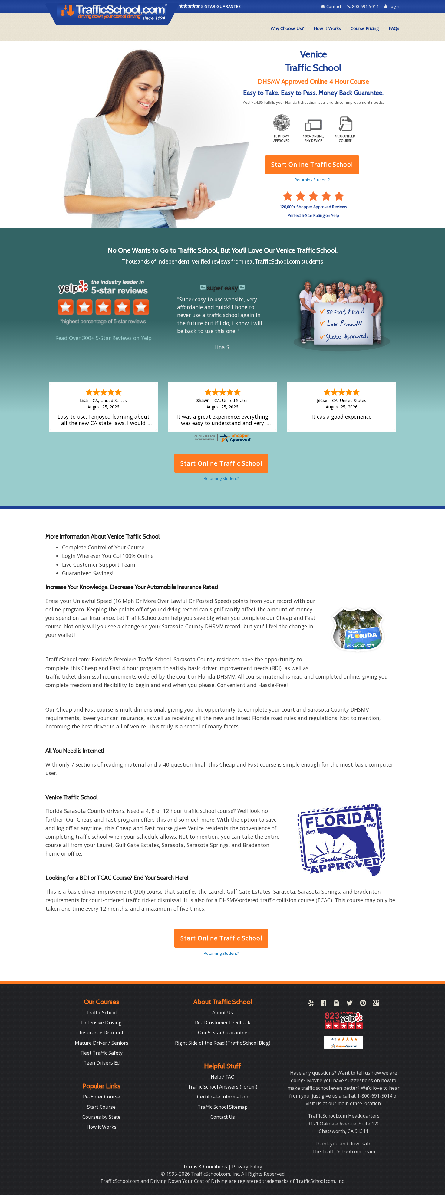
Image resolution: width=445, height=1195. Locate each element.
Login (393, 6)
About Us (222, 1012)
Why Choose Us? (287, 28)
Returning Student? (221, 953)
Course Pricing (365, 28)
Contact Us (222, 1117)
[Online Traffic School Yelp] (310, 1004)
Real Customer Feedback (222, 1022)
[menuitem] (287, 28)
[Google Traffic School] (376, 1004)
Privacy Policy (247, 1166)
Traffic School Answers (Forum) (222, 1086)
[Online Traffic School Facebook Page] (323, 1004)
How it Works (102, 1127)
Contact (334, 6)
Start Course (101, 1107)
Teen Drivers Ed (102, 1062)
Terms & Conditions (205, 1166)
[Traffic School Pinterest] (363, 1004)
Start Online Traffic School (221, 938)
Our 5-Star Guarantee (222, 1032)
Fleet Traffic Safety (102, 1052)
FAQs (394, 28)
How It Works (327, 28)
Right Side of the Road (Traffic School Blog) (222, 1042)
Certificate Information (222, 1096)
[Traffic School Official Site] (112, 13)
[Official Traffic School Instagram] (336, 1004)
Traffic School (101, 1012)
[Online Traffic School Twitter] (350, 1004)
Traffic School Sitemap (223, 1107)
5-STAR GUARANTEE (220, 6)
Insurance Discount (102, 1032)
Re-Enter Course (101, 1096)
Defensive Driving (101, 1022)
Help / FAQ (223, 1076)
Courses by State (101, 1117)
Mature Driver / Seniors (101, 1042)
